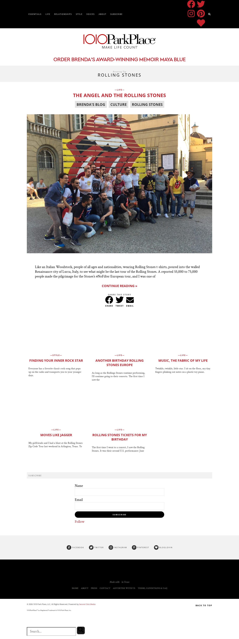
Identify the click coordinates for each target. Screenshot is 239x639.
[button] (109, 299)
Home (75, 588)
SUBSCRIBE (119, 514)
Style (79, 14)
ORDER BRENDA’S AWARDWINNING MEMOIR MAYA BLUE (119, 60)
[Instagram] (191, 13)
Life (48, 14)
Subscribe (116, 14)
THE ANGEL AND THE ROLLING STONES (119, 95)
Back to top (204, 605)
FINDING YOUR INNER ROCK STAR (56, 360)
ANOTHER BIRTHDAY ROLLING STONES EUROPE (119, 362)
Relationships (63, 14)
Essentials (34, 14)
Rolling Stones (147, 104)
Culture (118, 104)
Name (79, 485)
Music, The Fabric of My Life (183, 360)
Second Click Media (87, 604)
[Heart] (201, 23)
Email (79, 499)
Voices (90, 14)
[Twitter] (201, 4)
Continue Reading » (119, 286)
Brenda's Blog (91, 104)
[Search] (81, 630)
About (102, 14)
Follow (79, 521)
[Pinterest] (201, 13)
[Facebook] (191, 4)
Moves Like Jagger (56, 435)
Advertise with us (124, 588)
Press (94, 588)
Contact (105, 588)
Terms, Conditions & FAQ (152, 588)
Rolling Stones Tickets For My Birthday (119, 437)
